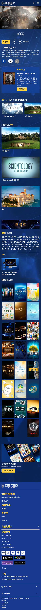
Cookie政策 (4, 603)
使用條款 (3, 600)
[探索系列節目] (8, 292)
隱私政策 (3, 605)
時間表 (3, 508)
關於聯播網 (4, 501)
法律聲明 (3, 607)
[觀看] (33, 311)
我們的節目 (6, 526)
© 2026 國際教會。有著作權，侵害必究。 (15, 598)
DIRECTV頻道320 (6, 535)
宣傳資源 (4, 520)
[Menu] (38, 3)
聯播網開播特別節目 (10, 497)
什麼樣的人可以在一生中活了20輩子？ (27, 75)
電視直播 (6, 505)
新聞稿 (3, 516)
